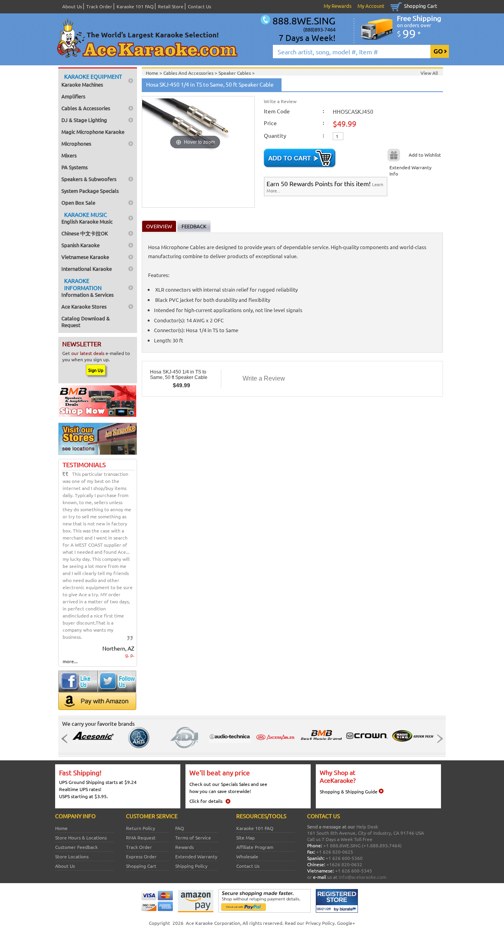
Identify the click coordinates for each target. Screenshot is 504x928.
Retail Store (170, 6)
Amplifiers (73, 96)
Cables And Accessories (189, 73)
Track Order (99, 6)
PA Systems (74, 167)
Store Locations (72, 856)
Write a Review (280, 101)
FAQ (179, 828)
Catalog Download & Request (85, 321)
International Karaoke (86, 268)
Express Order (141, 856)
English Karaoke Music (87, 218)
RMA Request (141, 837)
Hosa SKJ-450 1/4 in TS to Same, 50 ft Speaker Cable (179, 374)
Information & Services (87, 287)
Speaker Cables (235, 73)
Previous (66, 738)
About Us (72, 6)
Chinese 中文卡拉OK (84, 233)
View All (429, 73)
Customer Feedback (76, 847)
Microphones (76, 143)
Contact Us (199, 6)
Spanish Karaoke (80, 245)
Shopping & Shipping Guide (349, 791)
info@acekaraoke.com (362, 877)
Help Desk (367, 826)
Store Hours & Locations (81, 837)
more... (70, 661)
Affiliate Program (254, 847)
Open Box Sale (78, 202)
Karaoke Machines (91, 80)
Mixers (69, 155)
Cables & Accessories (85, 108)
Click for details (205, 801)
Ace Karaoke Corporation (213, 923)
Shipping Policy (191, 866)
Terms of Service (193, 837)
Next (437, 738)
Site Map (245, 837)
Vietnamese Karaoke (85, 256)
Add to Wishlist (425, 155)
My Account (371, 5)
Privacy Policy (320, 923)
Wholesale (247, 856)
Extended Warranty (196, 856)
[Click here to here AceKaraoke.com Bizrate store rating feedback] (337, 911)
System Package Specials (90, 190)
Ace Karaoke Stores (84, 306)
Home (61, 828)
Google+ (346, 923)
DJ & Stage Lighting (84, 119)
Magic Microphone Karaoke (92, 131)
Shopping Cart (420, 5)
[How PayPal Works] (265, 911)
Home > (154, 73)
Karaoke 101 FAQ (135, 6)
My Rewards (338, 5)
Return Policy (140, 828)
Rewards (184, 847)
